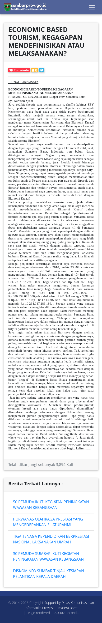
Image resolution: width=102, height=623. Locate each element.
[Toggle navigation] (91, 7)
